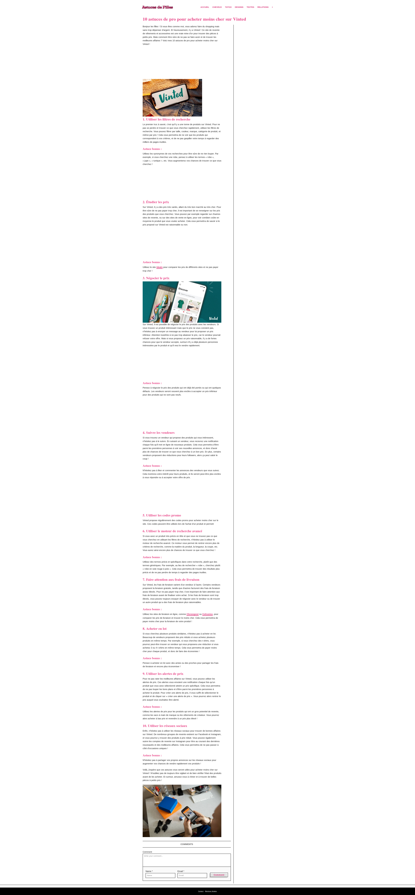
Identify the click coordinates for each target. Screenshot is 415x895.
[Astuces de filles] (157, 7)
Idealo (159, 267)
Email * (180, 871)
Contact (201, 891)
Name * (149, 871)
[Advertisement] (182, 63)
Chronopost (193, 614)
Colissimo (207, 614)
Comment (147, 852)
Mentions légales (211, 891)
